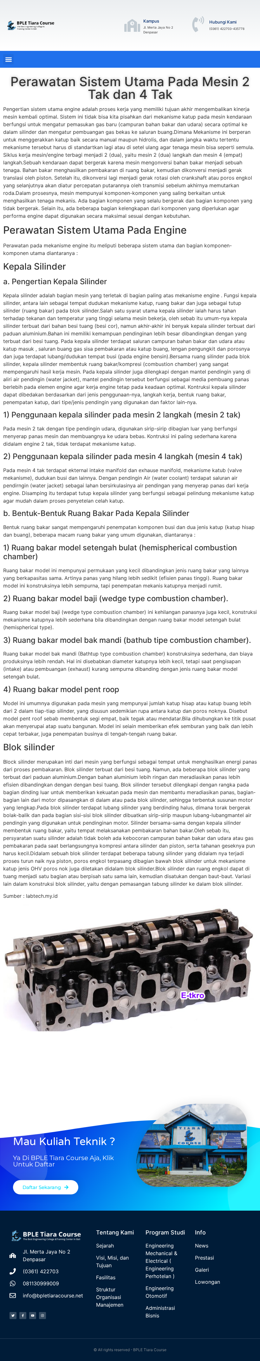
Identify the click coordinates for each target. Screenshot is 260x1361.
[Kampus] (132, 25)
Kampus (151, 21)
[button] (8, 59)
